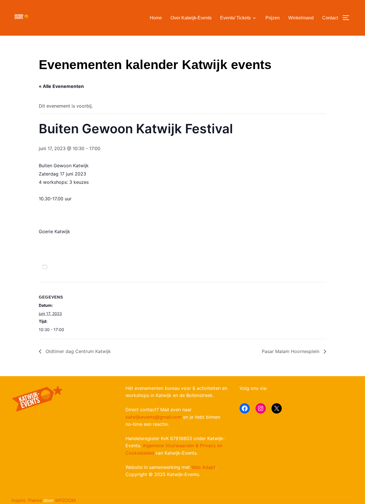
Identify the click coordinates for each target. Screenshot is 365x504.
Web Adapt (203, 467)
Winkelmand (301, 17)
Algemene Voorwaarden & (171, 445)
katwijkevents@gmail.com (153, 417)
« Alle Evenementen (61, 86)
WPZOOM (65, 500)
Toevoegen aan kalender (83, 266)
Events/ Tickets (235, 17)
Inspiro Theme (26, 500)
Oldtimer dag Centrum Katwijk (77, 351)
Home (156, 17)
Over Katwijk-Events (191, 17)
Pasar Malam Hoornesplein (291, 351)
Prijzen (272, 17)
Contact (330, 17)
